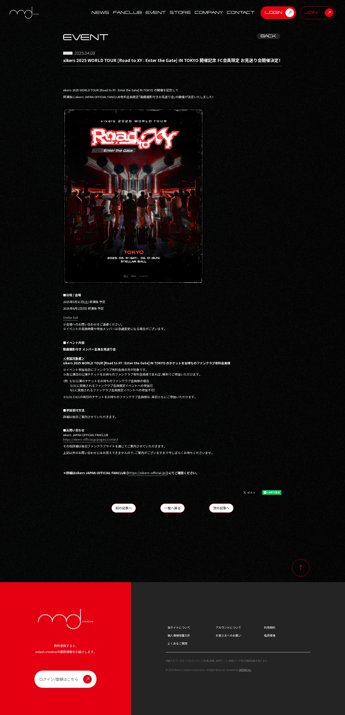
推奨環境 (269, 635)
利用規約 (269, 627)
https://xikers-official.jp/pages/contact (90, 439)
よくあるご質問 (177, 643)
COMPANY (209, 13)
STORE (180, 13)
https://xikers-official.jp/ (147, 473)
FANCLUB (127, 13)
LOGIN (274, 12)
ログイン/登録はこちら (58, 679)
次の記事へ (221, 508)
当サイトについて (179, 627)
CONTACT (241, 13)
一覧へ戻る (172, 508)
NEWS (100, 13)
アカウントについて (228, 627)
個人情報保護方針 (179, 635)
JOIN (311, 12)
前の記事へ (123, 508)
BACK (268, 36)
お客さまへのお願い (228, 635)
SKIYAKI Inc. (245, 670)
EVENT (156, 13)
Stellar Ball (70, 317)
